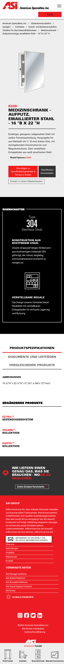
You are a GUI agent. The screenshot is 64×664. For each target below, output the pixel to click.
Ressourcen (11, 556)
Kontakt (9, 561)
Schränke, (19, 27)
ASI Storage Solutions (16, 574)
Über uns (10, 544)
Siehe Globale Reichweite (30, 486)
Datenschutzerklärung (34, 632)
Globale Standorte (22, 597)
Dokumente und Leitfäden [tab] (32, 357)
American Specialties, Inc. (14, 23)
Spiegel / (6, 27)
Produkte (10, 552)
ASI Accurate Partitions (16, 582)
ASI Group (10, 590)
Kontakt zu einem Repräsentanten (26, 181)
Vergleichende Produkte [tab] (32, 365)
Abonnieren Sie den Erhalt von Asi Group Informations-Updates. (32, 539)
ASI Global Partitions (15, 578)
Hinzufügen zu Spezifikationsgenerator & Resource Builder (23, 171)
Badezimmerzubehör (41, 23)
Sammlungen (12, 548)
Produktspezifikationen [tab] (32, 348)
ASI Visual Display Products (19, 586)
